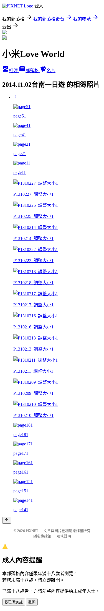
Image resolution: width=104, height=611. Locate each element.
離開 (31, 602)
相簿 (14, 70)
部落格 (33, 70)
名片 (51, 70)
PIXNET (32, 531)
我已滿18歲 (13, 602)
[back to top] (6, 520)
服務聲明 (64, 536)
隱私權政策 (42, 536)
